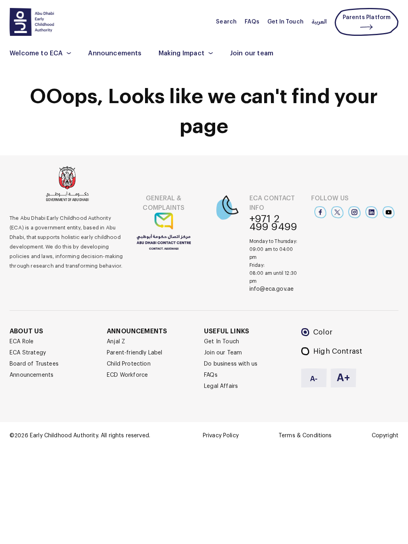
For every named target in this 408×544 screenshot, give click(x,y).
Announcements (114, 53)
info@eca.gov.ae (271, 289)
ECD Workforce (127, 375)
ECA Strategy (28, 353)
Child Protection (129, 364)
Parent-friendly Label (135, 353)
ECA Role (21, 341)
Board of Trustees (34, 364)
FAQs (252, 22)
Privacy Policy (221, 435)
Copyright (385, 435)
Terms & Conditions (305, 435)
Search (226, 22)
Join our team (251, 53)
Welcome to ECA (36, 53)
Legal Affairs (221, 386)
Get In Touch (285, 22)
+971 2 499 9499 (273, 223)
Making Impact (181, 53)
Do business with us (230, 364)
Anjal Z (116, 341)
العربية (319, 22)
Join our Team (223, 353)
